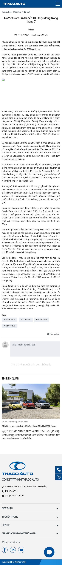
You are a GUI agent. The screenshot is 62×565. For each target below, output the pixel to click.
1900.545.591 (11, 491)
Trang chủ (6, 12)
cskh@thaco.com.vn (14, 496)
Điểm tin (17, 12)
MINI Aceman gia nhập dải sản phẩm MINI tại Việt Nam (29, 426)
